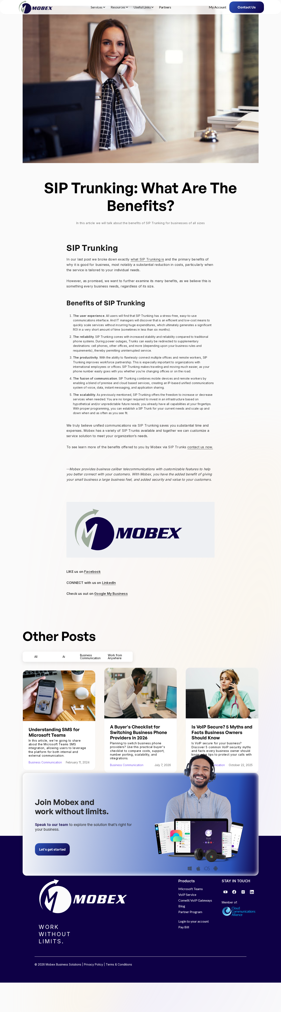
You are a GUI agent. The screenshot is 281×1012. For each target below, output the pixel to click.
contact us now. (200, 447)
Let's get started (52, 849)
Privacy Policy (93, 964)
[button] (98, 7)
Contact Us (247, 7)
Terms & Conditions (119, 964)
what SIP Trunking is (147, 259)
